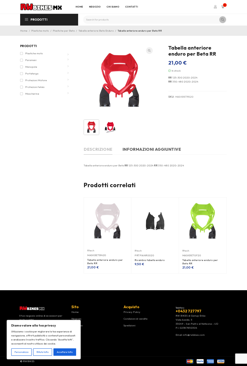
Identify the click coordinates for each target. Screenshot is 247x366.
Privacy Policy (132, 312)
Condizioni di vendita (135, 318)
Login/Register (215, 6)
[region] (44, 339)
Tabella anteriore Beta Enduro (96, 30)
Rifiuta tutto (43, 352)
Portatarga (31, 73)
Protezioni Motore (36, 80)
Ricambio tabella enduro (150, 260)
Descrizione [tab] (98, 149)
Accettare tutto (65, 352)
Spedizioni (129, 325)
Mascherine (32, 93)
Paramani (30, 60)
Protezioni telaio (35, 87)
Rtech (90, 250)
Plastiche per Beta (64, 30)
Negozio (76, 318)
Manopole (31, 66)
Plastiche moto (40, 30)
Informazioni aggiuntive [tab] (151, 149)
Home (24, 30)
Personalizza (21, 352)
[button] (149, 50)
